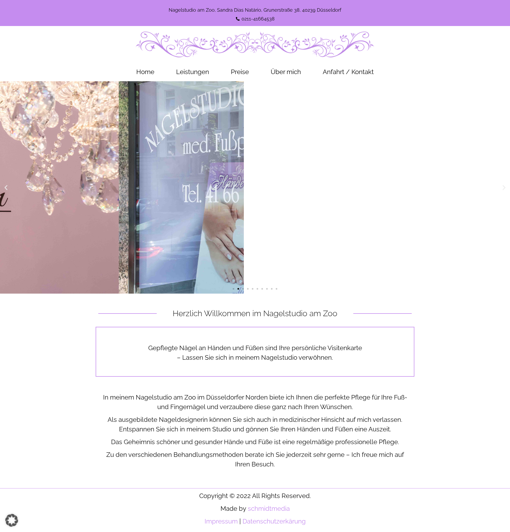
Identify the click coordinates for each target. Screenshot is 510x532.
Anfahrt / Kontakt (348, 72)
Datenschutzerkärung (274, 521)
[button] (6, 187)
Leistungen (192, 72)
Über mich (286, 72)
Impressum (221, 521)
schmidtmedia (269, 508)
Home (145, 72)
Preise (240, 72)
